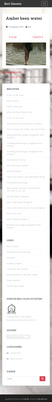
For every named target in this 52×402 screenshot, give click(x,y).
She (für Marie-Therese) (18, 196)
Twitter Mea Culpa (15, 286)
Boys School (12, 100)
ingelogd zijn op (17, 76)
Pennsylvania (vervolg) (17, 182)
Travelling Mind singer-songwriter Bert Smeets (24, 144)
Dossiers (11, 257)
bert (29, 26)
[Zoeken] (42, 378)
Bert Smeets (12, 4)
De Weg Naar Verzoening (18, 252)
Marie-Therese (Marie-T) (18, 219)
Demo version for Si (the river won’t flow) (26, 129)
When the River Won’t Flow (19, 112)
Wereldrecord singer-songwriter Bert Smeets (24, 226)
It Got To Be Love (15, 95)
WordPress (42, 399)
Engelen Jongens (14, 263)
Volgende (37, 37)
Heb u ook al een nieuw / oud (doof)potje (26, 207)
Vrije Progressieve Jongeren (19, 202)
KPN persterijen (14, 171)
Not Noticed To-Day (16, 159)
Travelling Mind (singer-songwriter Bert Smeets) (25, 153)
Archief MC (15, 353)
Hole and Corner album (17, 165)
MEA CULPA (16, 358)
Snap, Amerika (13, 280)
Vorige (13, 37)
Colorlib (25, 399)
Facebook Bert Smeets (17, 269)
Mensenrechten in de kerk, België (22, 274)
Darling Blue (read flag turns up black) (24, 123)
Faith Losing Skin (14, 106)
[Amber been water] (26, 53)
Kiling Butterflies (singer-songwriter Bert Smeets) (25, 136)
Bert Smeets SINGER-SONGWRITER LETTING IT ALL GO (23, 189)
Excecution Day (14, 213)
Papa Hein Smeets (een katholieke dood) (26, 176)
